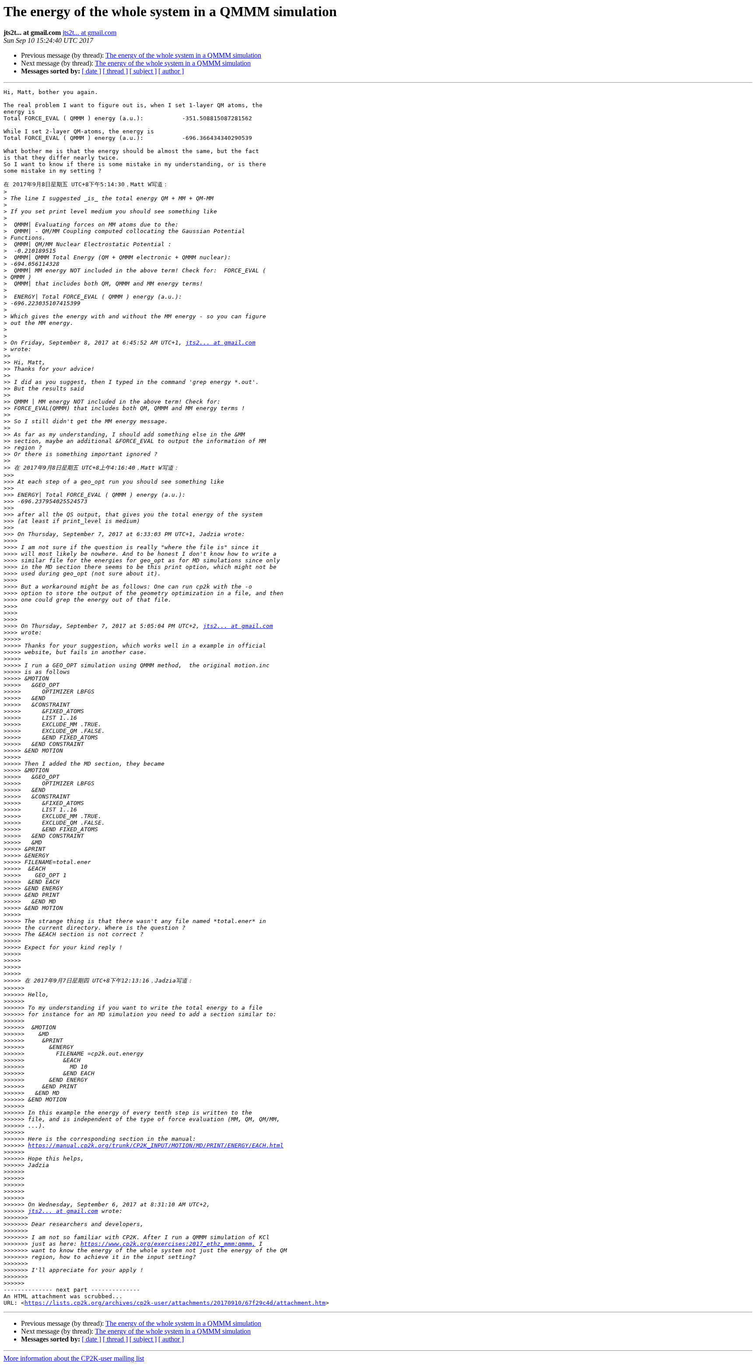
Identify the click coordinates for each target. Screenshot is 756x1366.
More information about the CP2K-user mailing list (74, 1358)
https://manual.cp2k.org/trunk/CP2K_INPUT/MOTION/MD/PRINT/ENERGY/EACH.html (156, 1145)
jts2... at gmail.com (221, 342)
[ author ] (171, 71)
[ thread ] (115, 71)
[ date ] (91, 71)
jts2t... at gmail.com (89, 32)
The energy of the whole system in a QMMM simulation (183, 55)
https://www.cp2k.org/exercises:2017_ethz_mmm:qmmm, (168, 1244)
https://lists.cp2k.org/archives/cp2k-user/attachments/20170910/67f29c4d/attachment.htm (175, 1303)
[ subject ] (143, 71)
